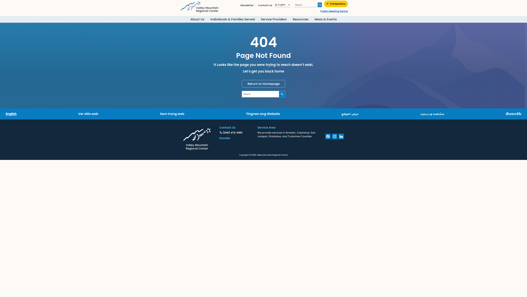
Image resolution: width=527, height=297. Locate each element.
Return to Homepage (263, 84)
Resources (301, 19)
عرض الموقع (349, 114)
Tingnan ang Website (263, 114)
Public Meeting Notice (334, 11)
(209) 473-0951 (232, 132)
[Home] (199, 6)
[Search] (320, 4)
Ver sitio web (88, 114)
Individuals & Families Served (232, 19)
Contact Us (265, 5)
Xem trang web (172, 114)
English (11, 114)
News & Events (326, 19)
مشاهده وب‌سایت (432, 114)
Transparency (338, 3)
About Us (197, 19)
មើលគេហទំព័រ (513, 114)
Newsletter (247, 5)
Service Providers (274, 19)
